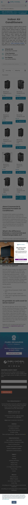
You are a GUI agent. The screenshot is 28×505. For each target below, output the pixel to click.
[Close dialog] (27, 242)
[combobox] (16, 257)
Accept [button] (14, 502)
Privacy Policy (6, 499)
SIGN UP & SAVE (21, 259)
